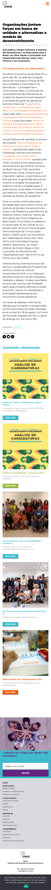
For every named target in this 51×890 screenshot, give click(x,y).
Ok (26, 886)
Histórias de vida (10, 825)
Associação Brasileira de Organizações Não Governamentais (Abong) (25, 117)
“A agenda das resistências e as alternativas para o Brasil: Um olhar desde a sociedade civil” (25, 107)
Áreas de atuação (11, 801)
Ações (5, 804)
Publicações (8, 822)
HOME (5, 783)
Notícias (6, 816)
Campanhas (8, 807)
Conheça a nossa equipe (13, 791)
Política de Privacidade (13, 841)
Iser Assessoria (36, 134)
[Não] (48, 882)
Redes (5, 810)
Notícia (17, 327)
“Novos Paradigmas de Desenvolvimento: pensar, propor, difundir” (22, 146)
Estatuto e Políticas (11, 834)
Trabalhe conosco (11, 794)
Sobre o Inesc (9, 788)
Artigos (6, 819)
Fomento (7, 838)
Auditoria (7, 831)
